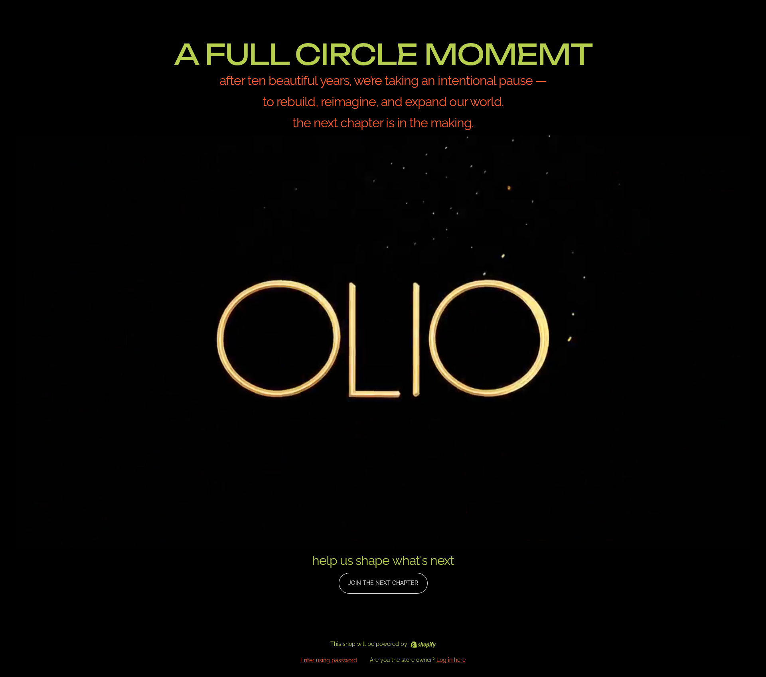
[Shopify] (423, 644)
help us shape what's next (383, 560)
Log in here (451, 660)
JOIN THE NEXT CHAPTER (383, 583)
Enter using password (328, 660)
